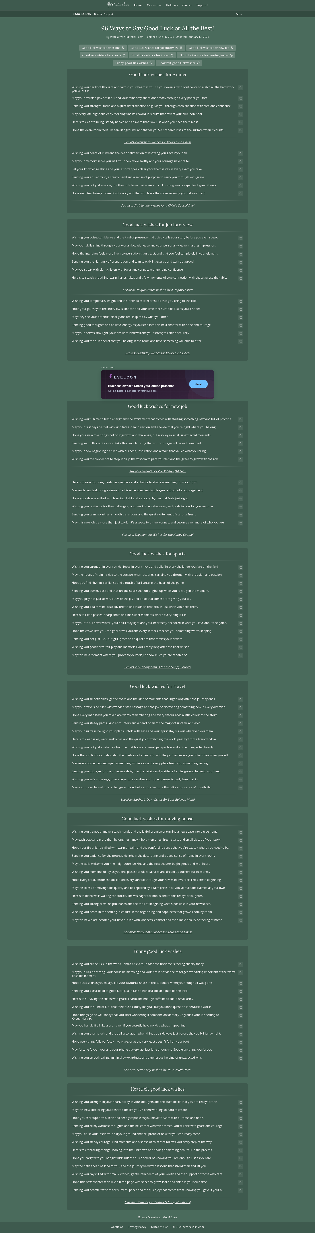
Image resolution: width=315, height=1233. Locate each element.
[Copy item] (240, 87)
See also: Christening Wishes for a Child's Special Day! (157, 205)
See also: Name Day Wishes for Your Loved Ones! (157, 1070)
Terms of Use (159, 1227)
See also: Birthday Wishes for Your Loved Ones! (157, 353)
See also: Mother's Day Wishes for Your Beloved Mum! (157, 800)
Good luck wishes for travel (150, 55)
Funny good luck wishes (131, 63)
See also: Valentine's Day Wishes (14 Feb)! (157, 471)
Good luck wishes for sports (101, 55)
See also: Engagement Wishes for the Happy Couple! (157, 535)
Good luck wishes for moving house (204, 55)
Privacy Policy (137, 1227)
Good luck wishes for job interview (154, 47)
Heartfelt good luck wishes (177, 63)
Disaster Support (103, 14)
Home (138, 5)
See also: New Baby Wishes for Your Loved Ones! (157, 142)
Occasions (154, 1217)
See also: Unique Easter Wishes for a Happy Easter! (157, 290)
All (239, 13)
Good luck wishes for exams (101, 47)
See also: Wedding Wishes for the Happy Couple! (157, 667)
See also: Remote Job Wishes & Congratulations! (157, 1202)
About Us (117, 1227)
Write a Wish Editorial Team (126, 37)
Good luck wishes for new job (209, 47)
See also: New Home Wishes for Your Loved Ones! (158, 932)
